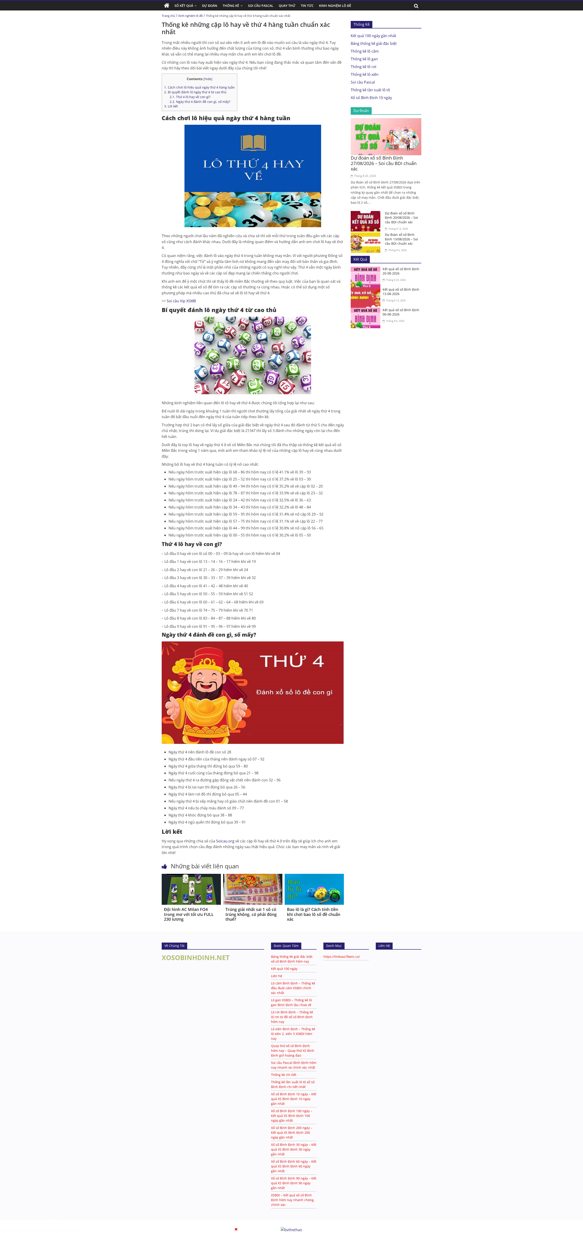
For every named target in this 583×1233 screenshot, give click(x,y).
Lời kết (171, 106)
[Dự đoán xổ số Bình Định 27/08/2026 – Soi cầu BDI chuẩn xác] (386, 120)
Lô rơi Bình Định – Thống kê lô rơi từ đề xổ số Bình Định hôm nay (292, 1017)
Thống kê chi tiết (283, 1075)
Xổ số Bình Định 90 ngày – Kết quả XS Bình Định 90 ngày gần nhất (293, 1183)
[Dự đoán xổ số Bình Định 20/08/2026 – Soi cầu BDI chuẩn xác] (367, 213)
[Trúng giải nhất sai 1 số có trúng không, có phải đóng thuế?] (252, 876)
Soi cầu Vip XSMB (181, 300)
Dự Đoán (209, 5)
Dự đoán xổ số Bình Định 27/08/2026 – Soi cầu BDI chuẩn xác (384, 163)
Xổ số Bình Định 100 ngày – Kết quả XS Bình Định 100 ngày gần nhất (291, 1116)
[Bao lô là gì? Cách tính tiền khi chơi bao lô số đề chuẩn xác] (314, 876)
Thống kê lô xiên (364, 74)
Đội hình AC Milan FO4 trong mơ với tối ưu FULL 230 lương (189, 914)
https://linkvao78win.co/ (341, 956)
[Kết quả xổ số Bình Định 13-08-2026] (367, 289)
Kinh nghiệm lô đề (335, 5)
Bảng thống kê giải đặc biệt (374, 43)
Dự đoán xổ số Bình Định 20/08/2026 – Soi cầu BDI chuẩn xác (401, 217)
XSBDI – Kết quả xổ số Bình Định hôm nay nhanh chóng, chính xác (293, 1200)
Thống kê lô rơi (363, 66)
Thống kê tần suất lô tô (370, 89)
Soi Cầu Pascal (260, 5)
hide (208, 79)
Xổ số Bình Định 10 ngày (371, 97)
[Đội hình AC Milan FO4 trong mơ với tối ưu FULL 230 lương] (191, 876)
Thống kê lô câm (365, 51)
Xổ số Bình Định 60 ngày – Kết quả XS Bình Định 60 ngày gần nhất (293, 1166)
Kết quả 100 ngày (284, 968)
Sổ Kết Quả (183, 5)
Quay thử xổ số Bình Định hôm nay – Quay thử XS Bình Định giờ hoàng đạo (292, 1051)
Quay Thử (287, 5)
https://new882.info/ (67, 1231)
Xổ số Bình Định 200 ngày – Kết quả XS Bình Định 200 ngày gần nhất (291, 1132)
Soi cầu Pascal (363, 82)
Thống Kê (231, 5)
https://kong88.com (48, 1222)
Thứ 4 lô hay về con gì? (190, 97)
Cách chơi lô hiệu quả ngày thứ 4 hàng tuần (199, 87)
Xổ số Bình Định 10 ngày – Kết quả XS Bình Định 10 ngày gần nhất (293, 1099)
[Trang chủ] (167, 5)
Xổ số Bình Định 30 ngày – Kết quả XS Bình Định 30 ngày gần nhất (293, 1149)
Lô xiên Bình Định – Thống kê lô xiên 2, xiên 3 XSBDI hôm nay (293, 1034)
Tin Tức (307, 5)
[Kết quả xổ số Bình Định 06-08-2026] (367, 310)
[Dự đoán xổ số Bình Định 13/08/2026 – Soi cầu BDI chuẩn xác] (367, 235)
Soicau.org (225, 841)
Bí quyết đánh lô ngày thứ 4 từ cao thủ (195, 92)
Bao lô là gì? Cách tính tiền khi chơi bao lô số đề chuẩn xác (313, 914)
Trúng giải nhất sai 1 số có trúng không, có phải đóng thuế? (251, 914)
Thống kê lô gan (364, 58)
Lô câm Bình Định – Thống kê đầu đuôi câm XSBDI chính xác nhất (293, 988)
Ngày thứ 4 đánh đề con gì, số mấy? (200, 101)
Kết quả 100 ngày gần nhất (373, 35)
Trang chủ (168, 16)
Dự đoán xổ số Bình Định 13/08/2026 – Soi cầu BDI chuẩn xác (401, 239)
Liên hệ (276, 976)
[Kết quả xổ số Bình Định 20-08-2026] (367, 269)
